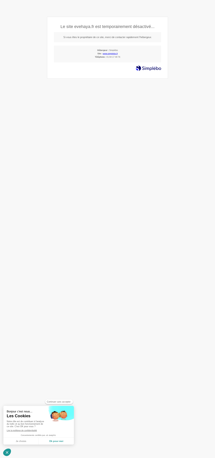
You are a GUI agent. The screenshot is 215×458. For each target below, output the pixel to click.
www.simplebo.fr (110, 53)
